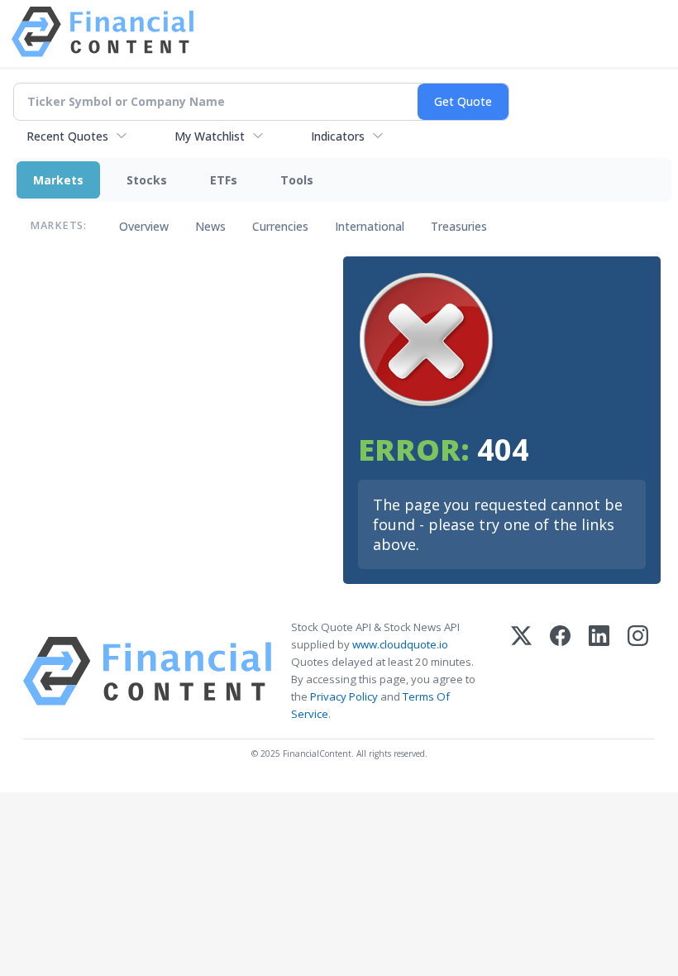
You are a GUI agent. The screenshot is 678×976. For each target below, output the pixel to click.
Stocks (147, 180)
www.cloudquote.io (400, 644)
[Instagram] (638, 671)
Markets (58, 180)
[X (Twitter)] (521, 671)
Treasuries (459, 226)
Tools (296, 180)
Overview (144, 226)
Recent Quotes (67, 136)
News (210, 226)
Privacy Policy (344, 696)
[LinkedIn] (599, 671)
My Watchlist (209, 136)
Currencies (280, 226)
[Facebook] (560, 671)
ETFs (223, 180)
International (369, 226)
